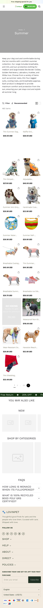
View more (11, 317)
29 (24, 385)
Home (21, 30)
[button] (3, 6)
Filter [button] (7, 103)
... (20, 385)
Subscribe (34, 580)
